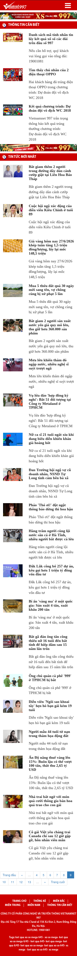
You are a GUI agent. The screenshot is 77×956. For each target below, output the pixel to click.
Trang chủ (19, 901)
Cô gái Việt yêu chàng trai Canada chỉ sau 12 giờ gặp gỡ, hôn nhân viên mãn (50, 836)
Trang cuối (58, 882)
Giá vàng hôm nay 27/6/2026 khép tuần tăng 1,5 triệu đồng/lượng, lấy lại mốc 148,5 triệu (51, 247)
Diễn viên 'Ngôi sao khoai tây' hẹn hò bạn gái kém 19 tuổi (50, 706)
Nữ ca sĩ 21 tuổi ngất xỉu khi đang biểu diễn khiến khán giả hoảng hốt (51, 439)
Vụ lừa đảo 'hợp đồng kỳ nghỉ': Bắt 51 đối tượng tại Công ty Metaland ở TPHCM (50, 401)
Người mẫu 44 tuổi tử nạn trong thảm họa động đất (49, 734)
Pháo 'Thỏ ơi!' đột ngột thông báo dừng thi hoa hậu (51, 507)
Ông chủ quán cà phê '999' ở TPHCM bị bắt (50, 678)
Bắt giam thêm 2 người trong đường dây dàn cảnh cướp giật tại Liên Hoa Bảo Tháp (50, 173)
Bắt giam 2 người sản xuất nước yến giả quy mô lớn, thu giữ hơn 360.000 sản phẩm (50, 327)
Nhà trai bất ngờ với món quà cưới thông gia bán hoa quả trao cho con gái (50, 801)
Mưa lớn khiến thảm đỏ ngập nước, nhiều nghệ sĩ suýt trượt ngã (49, 364)
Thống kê (39, 901)
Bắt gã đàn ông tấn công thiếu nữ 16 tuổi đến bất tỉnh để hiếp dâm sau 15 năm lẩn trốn (48, 643)
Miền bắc (59, 901)
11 (12, 882)
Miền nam (34, 905)
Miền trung (13, 905)
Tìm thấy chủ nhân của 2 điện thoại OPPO (49, 72)
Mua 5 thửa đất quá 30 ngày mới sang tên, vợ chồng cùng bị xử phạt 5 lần (51, 290)
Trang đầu (9, 875)
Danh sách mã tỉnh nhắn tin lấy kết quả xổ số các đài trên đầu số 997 (51, 39)
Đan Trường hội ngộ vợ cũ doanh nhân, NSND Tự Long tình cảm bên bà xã (50, 474)
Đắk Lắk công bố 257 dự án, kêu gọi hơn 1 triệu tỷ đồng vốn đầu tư (51, 570)
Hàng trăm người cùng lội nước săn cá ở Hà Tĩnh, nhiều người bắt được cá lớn (51, 535)
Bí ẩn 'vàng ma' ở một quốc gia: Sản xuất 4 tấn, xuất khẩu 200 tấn (51, 605)
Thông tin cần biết (59, 905)
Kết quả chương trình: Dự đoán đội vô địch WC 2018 (50, 108)
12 (21, 882)
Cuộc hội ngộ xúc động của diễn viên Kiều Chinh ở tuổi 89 (51, 210)
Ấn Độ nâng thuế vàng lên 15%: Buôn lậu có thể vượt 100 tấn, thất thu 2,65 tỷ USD (50, 763)
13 (29, 882)
